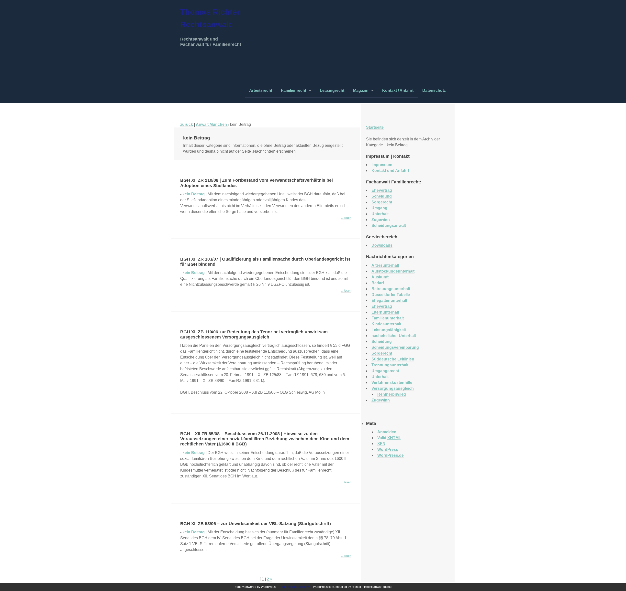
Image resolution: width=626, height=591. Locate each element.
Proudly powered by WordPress (255, 587)
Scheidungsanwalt (388, 225)
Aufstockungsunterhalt (392, 271)
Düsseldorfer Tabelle (390, 295)
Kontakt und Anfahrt (390, 171)
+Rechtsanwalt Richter (377, 587)
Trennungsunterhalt (389, 365)
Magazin (361, 90)
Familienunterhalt (387, 318)
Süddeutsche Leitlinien (392, 359)
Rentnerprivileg (391, 394)
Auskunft (380, 277)
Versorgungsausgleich (392, 388)
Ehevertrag (381, 190)
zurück (186, 124)
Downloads (381, 245)
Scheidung (381, 196)
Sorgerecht (381, 202)
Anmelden (386, 432)
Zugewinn (380, 220)
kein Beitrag (194, 194)
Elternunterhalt (385, 312)
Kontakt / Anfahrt (398, 90)
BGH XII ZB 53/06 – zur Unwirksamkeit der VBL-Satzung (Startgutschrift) (255, 523)
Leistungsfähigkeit (388, 330)
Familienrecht (293, 90)
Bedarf (377, 283)
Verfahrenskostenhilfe (391, 382)
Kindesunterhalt (386, 324)
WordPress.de (390, 455)
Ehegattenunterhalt (389, 300)
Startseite (375, 127)
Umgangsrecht (385, 371)
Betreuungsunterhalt (390, 289)
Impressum (381, 165)
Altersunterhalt (385, 265)
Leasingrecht (332, 90)
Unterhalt (380, 214)
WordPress (387, 449)
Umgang (379, 208)
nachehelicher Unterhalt (393, 336)
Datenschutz (434, 90)
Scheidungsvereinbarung (395, 347)
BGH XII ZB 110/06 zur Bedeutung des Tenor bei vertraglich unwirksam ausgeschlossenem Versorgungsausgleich (254, 334)
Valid (389, 438)
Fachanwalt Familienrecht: (393, 181)
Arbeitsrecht (260, 90)
